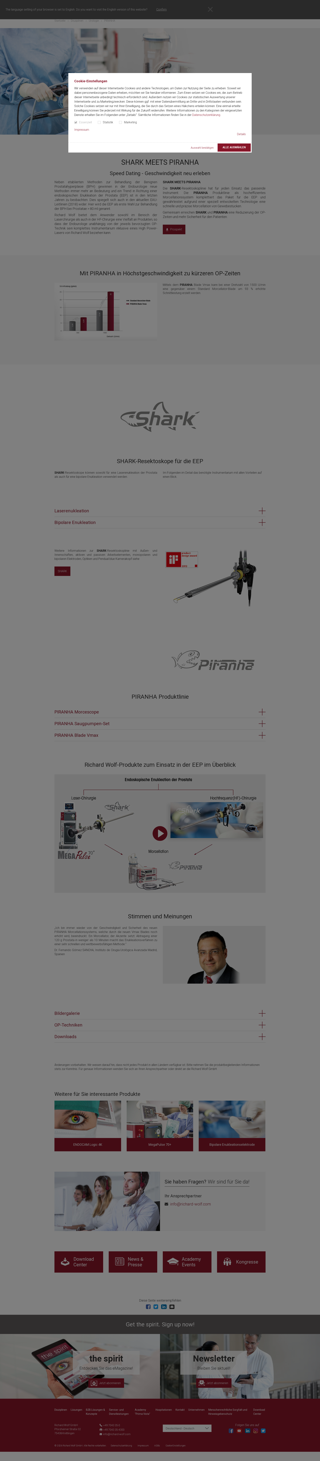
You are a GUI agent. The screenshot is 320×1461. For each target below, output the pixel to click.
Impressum (81, 129)
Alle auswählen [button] (234, 147)
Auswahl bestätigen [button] (202, 147)
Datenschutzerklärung (206, 115)
